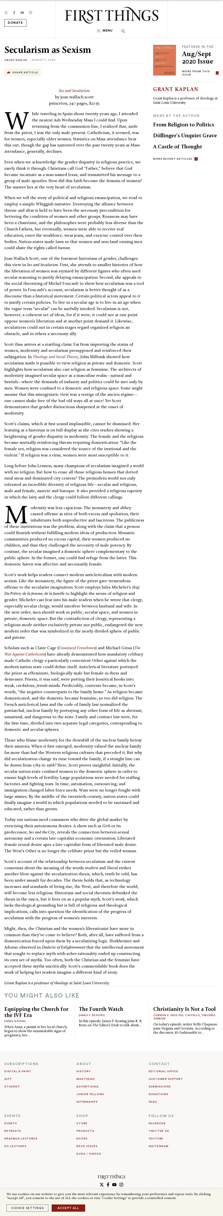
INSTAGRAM (159, 1146)
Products (85, 1131)
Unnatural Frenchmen (77, 647)
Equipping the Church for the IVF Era (36, 1012)
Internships (87, 1101)
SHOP (82, 1116)
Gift (8, 1079)
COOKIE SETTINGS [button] (27, 1208)
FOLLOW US (161, 1116)
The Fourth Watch (101, 1009)
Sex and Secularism (74, 90)
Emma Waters (15, 1021)
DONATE (15, 22)
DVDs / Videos (88, 1153)
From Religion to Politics (183, 124)
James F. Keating (92, 1015)
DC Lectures (15, 1146)
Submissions (160, 1086)
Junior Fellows (90, 1094)
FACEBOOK (157, 1123)
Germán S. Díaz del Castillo (176, 1015)
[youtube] (22, 12)
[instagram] (30, 12)
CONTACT (159, 1064)
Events (10, 1123)
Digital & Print (18, 1071)
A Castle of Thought (177, 146)
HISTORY (83, 1071)
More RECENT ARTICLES (173, 159)
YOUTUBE (156, 1138)
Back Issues (87, 1146)
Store (82, 1123)
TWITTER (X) (159, 1131)
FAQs (153, 1101)
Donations (159, 1094)
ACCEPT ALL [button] (68, 1208)
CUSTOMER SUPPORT (166, 1079)
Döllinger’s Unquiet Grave (185, 135)
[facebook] (14, 12)
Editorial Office (163, 1071)
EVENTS (12, 1116)
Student (12, 1086)
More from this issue (196, 73)
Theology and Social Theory (55, 356)
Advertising (87, 1086)
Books (82, 1138)
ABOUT (83, 1064)
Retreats (12, 1131)
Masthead (85, 1079)
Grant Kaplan (15, 60)
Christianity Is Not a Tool (184, 1009)
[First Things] (111, 15)
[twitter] (6, 12)
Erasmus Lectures (20, 1138)
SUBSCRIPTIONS (21, 1064)
